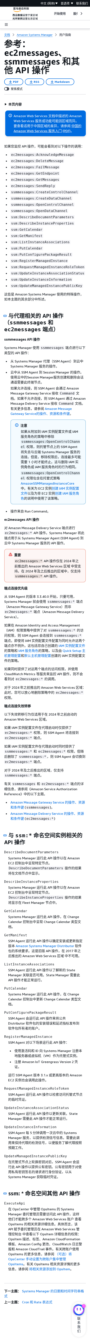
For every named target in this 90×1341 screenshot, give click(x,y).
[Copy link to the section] (5, 316)
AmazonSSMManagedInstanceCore (47, 483)
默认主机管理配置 (37, 656)
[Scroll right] (81, 13)
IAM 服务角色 (28, 651)
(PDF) (67, 131)
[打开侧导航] (6, 24)
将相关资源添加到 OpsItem (49, 1269)
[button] (13, 104)
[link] (65, 35)
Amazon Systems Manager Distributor (45, 946)
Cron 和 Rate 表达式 (37, 1302)
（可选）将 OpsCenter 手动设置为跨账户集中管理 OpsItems (40, 1259)
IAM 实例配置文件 (72, 646)
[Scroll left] (50, 13)
